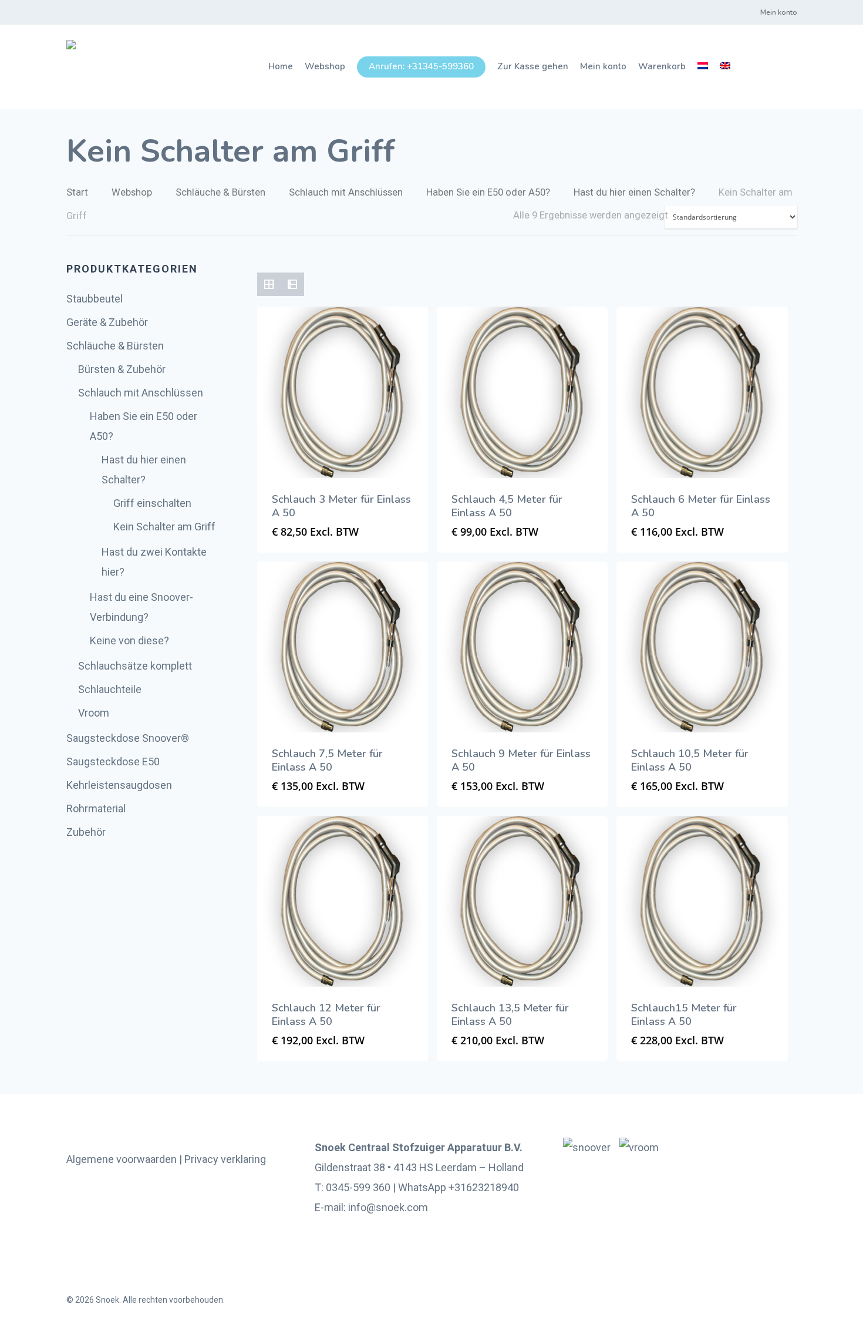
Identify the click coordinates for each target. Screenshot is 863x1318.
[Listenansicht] (292, 284)
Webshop (325, 66)
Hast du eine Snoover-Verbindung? (141, 607)
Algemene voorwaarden (121, 1159)
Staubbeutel (94, 298)
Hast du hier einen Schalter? (634, 192)
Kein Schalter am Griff (164, 526)
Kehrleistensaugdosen (119, 785)
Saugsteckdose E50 (113, 761)
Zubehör (86, 832)
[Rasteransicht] (269, 284)
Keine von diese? (129, 640)
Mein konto (778, 12)
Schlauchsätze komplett (135, 666)
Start (77, 192)
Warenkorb (662, 66)
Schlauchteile (109, 689)
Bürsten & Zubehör (122, 369)
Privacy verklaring (225, 1159)
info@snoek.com (388, 1207)
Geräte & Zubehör (107, 322)
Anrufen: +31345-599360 (421, 66)
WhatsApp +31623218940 (458, 1187)
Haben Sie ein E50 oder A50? (488, 192)
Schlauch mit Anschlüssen (346, 192)
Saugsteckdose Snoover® (127, 738)
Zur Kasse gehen (532, 66)
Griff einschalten (152, 503)
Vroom (93, 713)
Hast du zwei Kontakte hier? (154, 562)
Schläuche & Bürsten (220, 192)
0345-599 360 (358, 1187)
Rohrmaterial (96, 808)
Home (280, 66)
